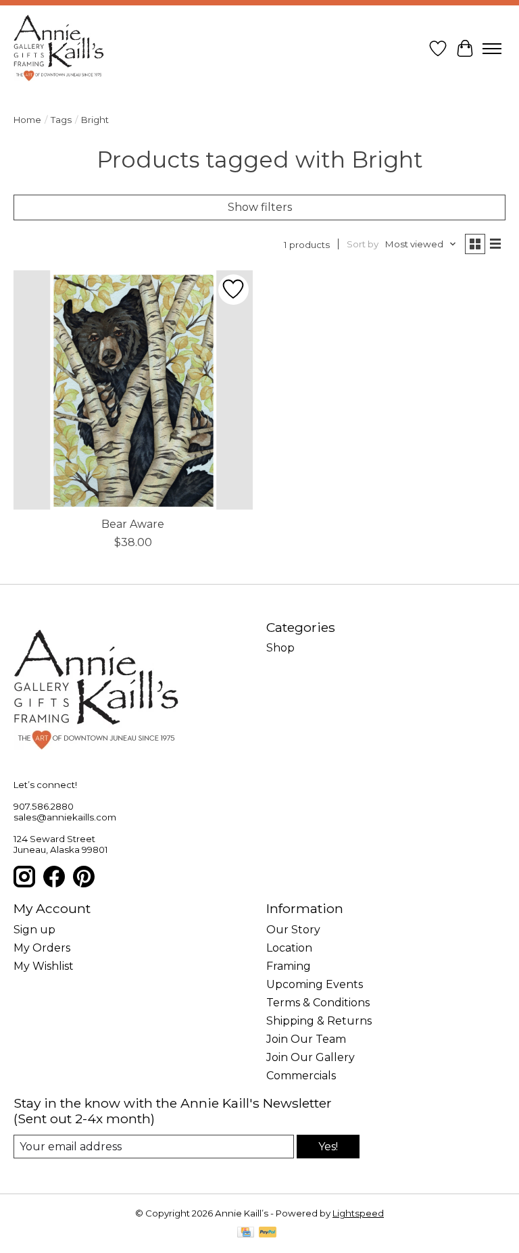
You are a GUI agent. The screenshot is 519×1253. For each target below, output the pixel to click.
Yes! (328, 1146)
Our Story (293, 929)
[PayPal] (267, 1233)
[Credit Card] (245, 1233)
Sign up (34, 929)
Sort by (362, 244)
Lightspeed (358, 1213)
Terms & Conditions (318, 1002)
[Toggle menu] (491, 48)
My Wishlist (44, 966)
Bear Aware (132, 524)
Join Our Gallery (310, 1057)
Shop (280, 647)
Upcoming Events (314, 984)
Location (289, 947)
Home (27, 119)
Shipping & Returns (319, 1020)
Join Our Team (306, 1039)
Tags (61, 119)
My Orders (42, 947)
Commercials (301, 1075)
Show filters (260, 207)
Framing (288, 966)
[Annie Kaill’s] (59, 48)
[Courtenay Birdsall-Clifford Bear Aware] (133, 390)
